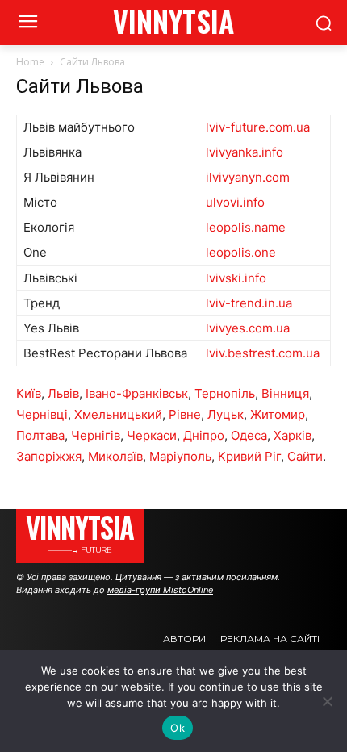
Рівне (185, 414)
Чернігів (95, 435)
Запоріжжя (49, 456)
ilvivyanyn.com (248, 177)
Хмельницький (118, 414)
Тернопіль (224, 393)
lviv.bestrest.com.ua (263, 353)
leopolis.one (241, 252)
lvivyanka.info (244, 152)
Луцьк (225, 414)
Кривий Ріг (249, 456)
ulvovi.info (235, 202)
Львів (63, 393)
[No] (327, 701)
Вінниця (285, 393)
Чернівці (42, 414)
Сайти (305, 456)
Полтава (40, 435)
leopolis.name (246, 227)
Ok (177, 727)
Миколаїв (115, 456)
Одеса (249, 435)
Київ (28, 393)
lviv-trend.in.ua (249, 303)
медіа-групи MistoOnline (160, 589)
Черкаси (152, 435)
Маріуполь (180, 456)
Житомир (277, 414)
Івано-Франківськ (137, 393)
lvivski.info (236, 278)
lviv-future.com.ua (258, 127)
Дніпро (203, 435)
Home (30, 62)
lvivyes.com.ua (248, 328)
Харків (292, 435)
